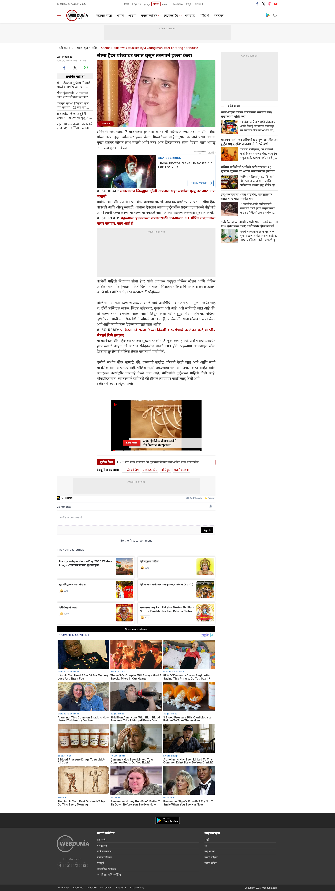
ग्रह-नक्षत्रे (101, 839)
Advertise (91, 887)
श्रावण (120, 15)
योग (206, 845)
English (136, 4)
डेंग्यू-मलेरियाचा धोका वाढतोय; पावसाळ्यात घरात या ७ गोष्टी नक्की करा (246, 196)
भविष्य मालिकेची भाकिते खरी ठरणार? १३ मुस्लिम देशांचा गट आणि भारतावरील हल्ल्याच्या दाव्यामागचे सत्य (249, 169)
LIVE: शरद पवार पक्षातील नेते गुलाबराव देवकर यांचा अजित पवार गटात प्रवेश (158, 462)
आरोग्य (132, 15)
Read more (131, 442)
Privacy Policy (137, 887)
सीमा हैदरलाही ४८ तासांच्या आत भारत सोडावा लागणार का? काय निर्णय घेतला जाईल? (75, 95)
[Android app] (167, 820)
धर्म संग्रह (190, 15)
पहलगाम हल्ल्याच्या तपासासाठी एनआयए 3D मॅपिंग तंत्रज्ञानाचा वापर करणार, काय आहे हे (75, 126)
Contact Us (120, 887)
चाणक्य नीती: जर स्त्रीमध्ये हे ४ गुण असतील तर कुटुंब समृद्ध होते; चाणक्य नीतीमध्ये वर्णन (249, 141)
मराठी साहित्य (211, 857)
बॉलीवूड (165, 470)
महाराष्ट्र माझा (104, 15)
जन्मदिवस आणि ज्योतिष (109, 874)
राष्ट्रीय (94, 48)
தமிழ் (147, 4)
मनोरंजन (219, 15)
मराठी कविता (210, 863)
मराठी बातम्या (64, 48)
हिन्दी (126, 4)
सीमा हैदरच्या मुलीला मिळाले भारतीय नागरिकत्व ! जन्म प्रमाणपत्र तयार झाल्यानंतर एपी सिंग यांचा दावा (74, 85)
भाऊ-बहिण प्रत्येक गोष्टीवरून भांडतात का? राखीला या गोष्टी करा (246, 114)
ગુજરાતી (199, 4)
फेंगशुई (100, 863)
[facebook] (257, 3)
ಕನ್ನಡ (188, 4)
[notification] (274, 15)
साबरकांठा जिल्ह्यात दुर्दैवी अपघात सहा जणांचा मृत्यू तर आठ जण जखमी (73, 116)
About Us (78, 887)
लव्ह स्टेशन (209, 851)
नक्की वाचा (233, 105)
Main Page (63, 887)
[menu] (60, 15)
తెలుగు (165, 4)
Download (105, 123)
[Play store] (267, 15)
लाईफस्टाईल (171, 15)
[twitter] (263, 3)
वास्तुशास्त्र (102, 845)
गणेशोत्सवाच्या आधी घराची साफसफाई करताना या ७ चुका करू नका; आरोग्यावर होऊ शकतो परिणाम (249, 224)
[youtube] (275, 3)
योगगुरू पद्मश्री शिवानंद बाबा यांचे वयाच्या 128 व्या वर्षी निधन (73, 105)
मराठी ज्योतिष (149, 15)
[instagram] (269, 3)
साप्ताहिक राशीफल (106, 869)
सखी (206, 839)
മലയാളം (178, 4)
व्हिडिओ (204, 15)
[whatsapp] (86, 67)
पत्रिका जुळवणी (104, 851)
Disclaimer (105, 887)
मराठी (156, 4)
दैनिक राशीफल (104, 857)
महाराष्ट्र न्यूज (81, 48)
